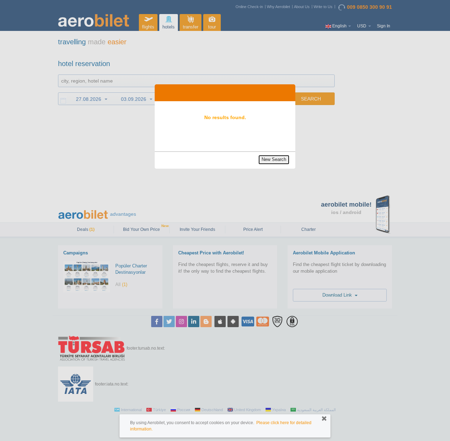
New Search (274, 159)
